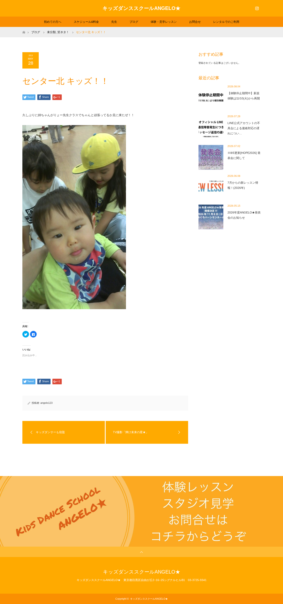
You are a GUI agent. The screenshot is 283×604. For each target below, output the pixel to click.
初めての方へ (52, 21)
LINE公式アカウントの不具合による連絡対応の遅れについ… (243, 128)
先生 (114, 21)
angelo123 (46, 402)
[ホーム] (23, 28)
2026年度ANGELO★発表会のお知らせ (244, 215)
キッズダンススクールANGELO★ (141, 8)
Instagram (256, 7)
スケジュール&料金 (86, 21)
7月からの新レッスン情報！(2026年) (242, 185)
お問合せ (195, 21)
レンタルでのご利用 (226, 21)
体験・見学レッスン (164, 21)
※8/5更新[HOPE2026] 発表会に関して (243, 155)
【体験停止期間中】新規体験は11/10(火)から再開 (243, 96)
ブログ (133, 21)
